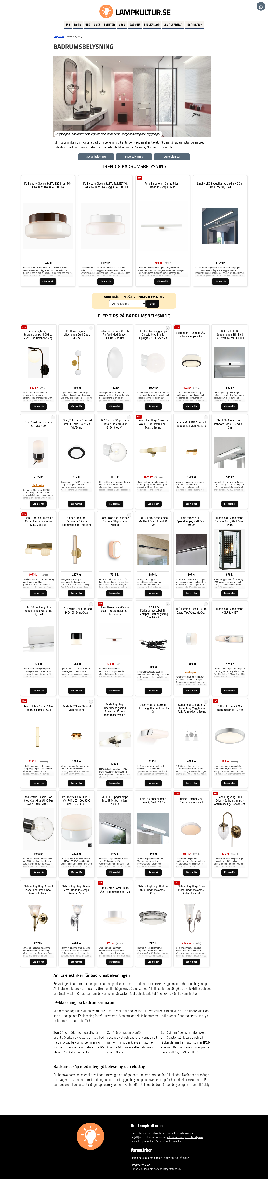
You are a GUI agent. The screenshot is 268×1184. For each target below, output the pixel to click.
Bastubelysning (134, 156)
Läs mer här (47, 281)
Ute (87, 25)
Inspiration (194, 25)
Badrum (135, 25)
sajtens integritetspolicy (167, 1169)
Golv (97, 25)
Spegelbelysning (96, 156)
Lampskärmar (173, 25)
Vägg (122, 25)
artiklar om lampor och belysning (185, 1137)
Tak (68, 25)
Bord (77, 25)
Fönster (109, 25)
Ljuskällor (152, 25)
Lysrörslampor (172, 156)
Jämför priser (38, 485)
